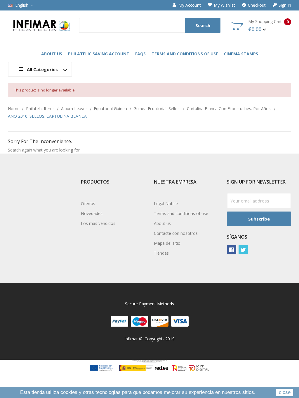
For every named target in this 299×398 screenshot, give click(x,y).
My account (189, 5)
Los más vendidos (98, 223)
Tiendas (161, 253)
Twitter (243, 249)
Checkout (257, 5)
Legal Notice (166, 203)
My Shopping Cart (268, 26)
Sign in (285, 5)
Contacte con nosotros (176, 233)
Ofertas (88, 203)
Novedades (91, 213)
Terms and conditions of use (181, 213)
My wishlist (224, 5)
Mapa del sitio (167, 243)
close (285, 392)
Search (202, 25)
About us (162, 223)
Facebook (231, 249)
